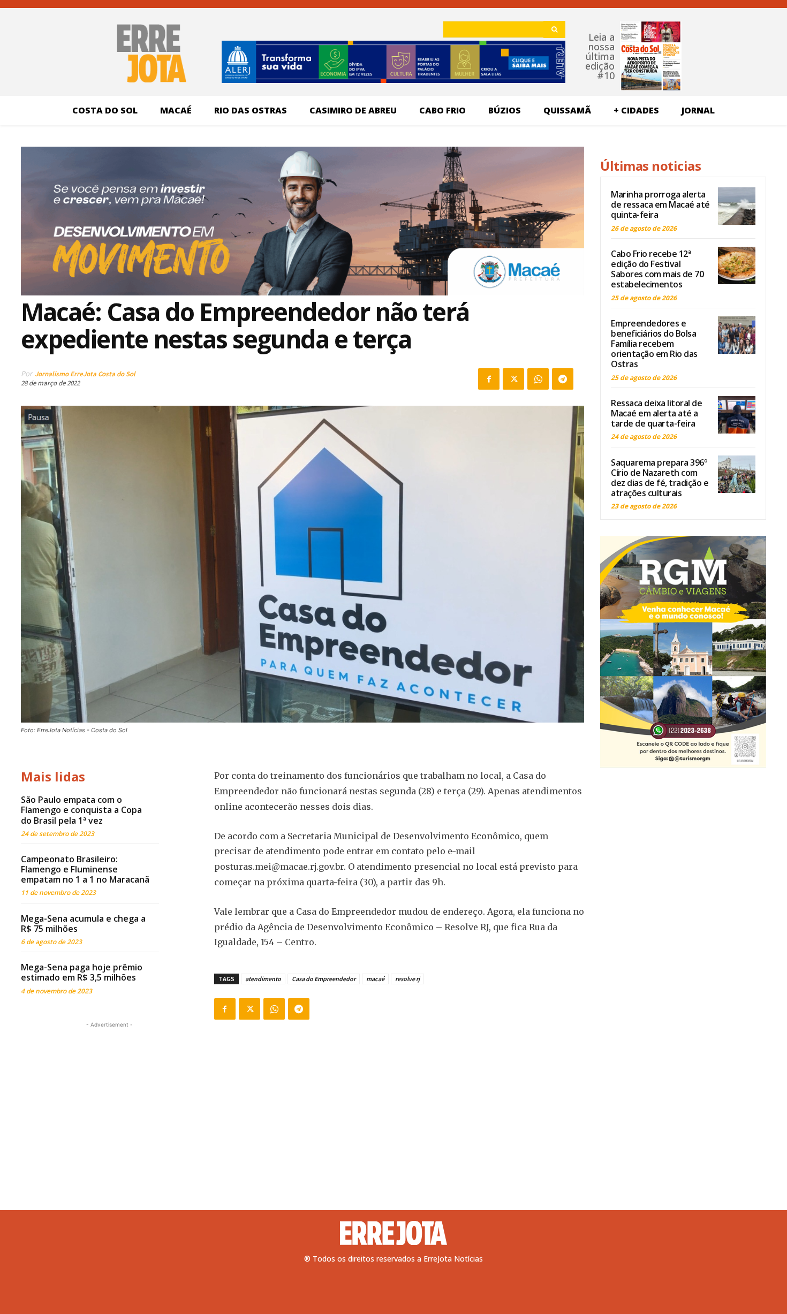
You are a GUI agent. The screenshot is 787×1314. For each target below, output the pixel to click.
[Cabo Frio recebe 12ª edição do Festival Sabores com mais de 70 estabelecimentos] (736, 265)
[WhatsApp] (538, 379)
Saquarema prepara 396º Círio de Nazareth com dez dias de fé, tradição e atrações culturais (659, 478)
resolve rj (407, 979)
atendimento (263, 979)
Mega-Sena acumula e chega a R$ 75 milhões (83, 924)
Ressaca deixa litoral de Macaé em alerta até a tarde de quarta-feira (656, 413)
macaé (375, 979)
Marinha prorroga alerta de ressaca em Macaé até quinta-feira (660, 204)
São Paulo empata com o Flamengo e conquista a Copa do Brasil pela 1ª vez (81, 810)
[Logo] (393, 1233)
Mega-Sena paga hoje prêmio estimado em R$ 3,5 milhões (81, 972)
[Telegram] (562, 379)
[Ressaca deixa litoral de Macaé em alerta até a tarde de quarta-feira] (736, 415)
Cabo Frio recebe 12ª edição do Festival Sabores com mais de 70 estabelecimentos (657, 269)
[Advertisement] (109, 1097)
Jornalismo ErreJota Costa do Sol (85, 373)
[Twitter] (513, 379)
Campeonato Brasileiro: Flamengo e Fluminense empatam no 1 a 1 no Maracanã (85, 869)
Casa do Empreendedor (323, 979)
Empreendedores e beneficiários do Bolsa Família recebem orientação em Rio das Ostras (654, 343)
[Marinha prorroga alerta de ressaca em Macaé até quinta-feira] (736, 206)
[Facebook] (489, 379)
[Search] (554, 29)
